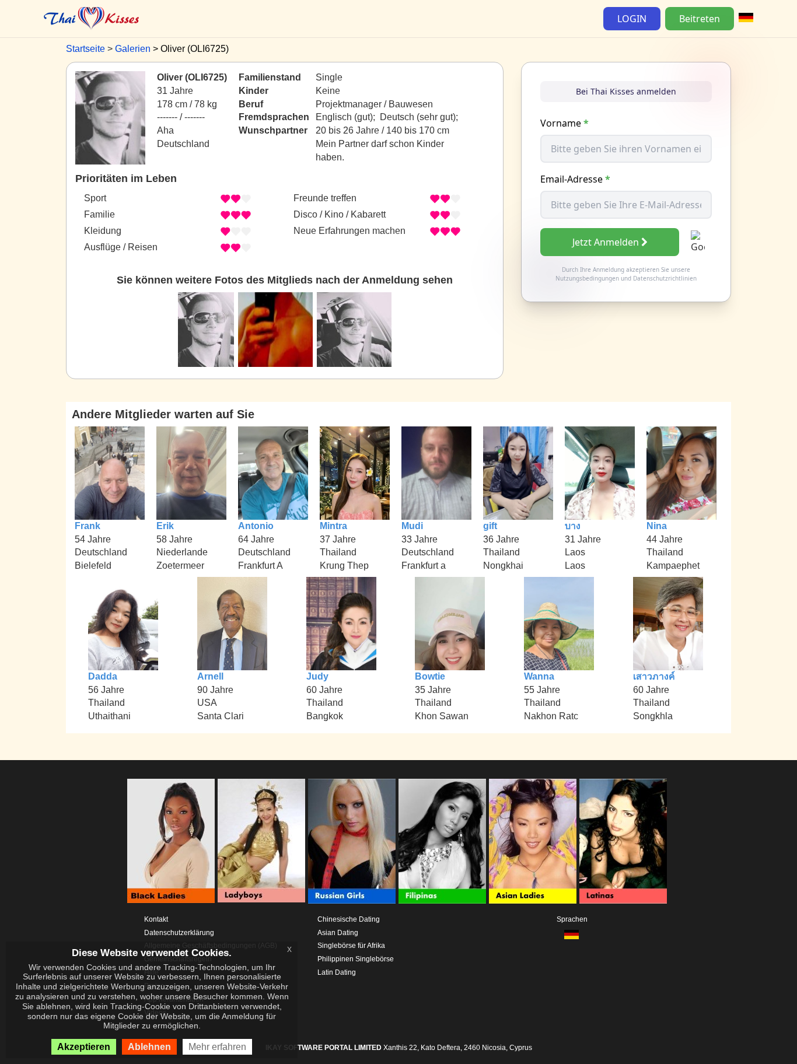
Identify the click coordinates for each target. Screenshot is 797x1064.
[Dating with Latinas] (623, 841)
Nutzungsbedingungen (587, 278)
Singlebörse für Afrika (351, 946)
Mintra (333, 526)
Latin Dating (336, 972)
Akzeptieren (83, 1047)
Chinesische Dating (348, 919)
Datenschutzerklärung (179, 933)
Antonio (256, 526)
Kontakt (156, 919)
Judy (317, 676)
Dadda (102, 676)
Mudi (412, 526)
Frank (87, 526)
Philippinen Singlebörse (355, 959)
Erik (165, 526)
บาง (573, 526)
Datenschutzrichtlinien (665, 278)
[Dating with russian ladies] (352, 841)
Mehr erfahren (217, 1047)
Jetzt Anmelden (605, 242)
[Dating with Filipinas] (442, 841)
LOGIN (631, 18)
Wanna (539, 676)
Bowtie (430, 676)
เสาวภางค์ (654, 676)
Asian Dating (337, 933)
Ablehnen (149, 1047)
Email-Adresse (575, 179)
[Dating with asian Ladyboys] (261, 841)
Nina (656, 526)
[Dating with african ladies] (171, 841)
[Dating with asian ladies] (532, 841)
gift (490, 526)
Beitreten (699, 18)
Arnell (210, 676)
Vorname (564, 123)
